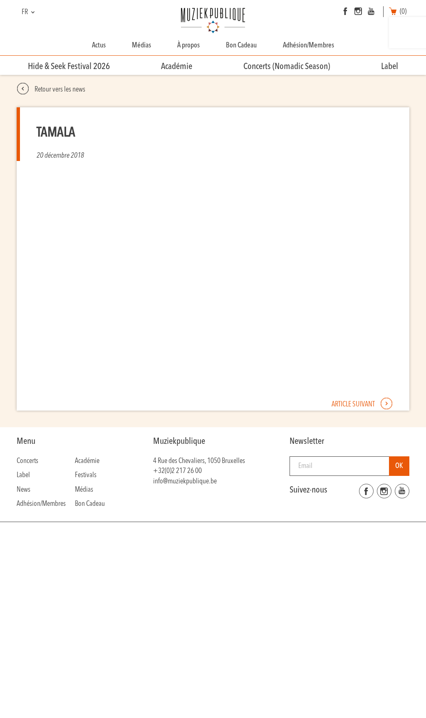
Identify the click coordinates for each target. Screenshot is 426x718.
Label (389, 66)
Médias (141, 45)
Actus (99, 45)
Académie (176, 66)
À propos (188, 45)
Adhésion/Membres (308, 45)
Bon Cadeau (241, 45)
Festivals (86, 475)
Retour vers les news (59, 89)
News (23, 489)
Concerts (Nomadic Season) (286, 66)
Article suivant (354, 404)
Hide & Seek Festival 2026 (69, 66)
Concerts (27, 461)
